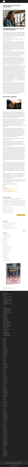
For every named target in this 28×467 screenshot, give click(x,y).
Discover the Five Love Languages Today (9, 190)
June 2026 (4, 342)
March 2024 (5, 376)
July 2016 (4, 456)
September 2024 (5, 367)
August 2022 (5, 396)
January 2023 (5, 389)
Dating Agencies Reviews (18, 462)
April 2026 (4, 345)
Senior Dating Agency (6, 254)
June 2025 (4, 358)
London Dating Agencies (6, 323)
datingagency (5, 8)
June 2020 (4, 423)
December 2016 (5, 452)
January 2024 (5, 379)
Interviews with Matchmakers (7, 247)
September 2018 (5, 434)
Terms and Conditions (19, 463)
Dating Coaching (5, 240)
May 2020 (4, 424)
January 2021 (5, 415)
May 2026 (4, 344)
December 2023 (5, 380)
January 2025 (5, 363)
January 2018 (5, 440)
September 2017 (5, 443)
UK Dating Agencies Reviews (7, 260)
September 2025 (5, 354)
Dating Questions (5, 244)
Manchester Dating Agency (6, 250)
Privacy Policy (13, 463)
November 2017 (5, 442)
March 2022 (5, 399)
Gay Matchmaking (5, 320)
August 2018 (5, 436)
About (9, 462)
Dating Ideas (4, 241)
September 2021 (5, 405)
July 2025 (4, 357)
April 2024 (4, 374)
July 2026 (4, 341)
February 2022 (5, 401)
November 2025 (5, 351)
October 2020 (5, 420)
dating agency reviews (15, 78)
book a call (13, 174)
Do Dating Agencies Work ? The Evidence (8, 222)
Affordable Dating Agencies (6, 234)
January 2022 (5, 402)
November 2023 (5, 382)
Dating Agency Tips (12, 8)
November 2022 (5, 392)
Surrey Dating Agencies (6, 259)
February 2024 (5, 377)
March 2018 (5, 437)
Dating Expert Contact (8, 463)
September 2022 (5, 395)
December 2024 (5, 364)
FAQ (11, 462)
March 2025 (5, 361)
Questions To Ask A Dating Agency (7, 225)
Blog (13, 462)
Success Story (5, 256)
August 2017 (5, 445)
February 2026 (5, 348)
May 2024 (4, 373)
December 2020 (5, 417)
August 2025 (5, 355)
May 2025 (4, 360)
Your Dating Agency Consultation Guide (8, 228)
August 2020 (5, 421)
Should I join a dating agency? (7, 189)
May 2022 (4, 398)
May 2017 (4, 446)
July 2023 (4, 383)
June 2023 (4, 385)
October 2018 (5, 433)
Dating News (4, 243)
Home (6, 462)
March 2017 (5, 449)
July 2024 (4, 370)
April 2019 (4, 430)
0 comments (16, 8)
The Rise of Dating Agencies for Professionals (10, 191)
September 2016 (5, 453)
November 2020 (5, 418)
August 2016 (5, 455)
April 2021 (4, 411)
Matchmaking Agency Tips (7, 326)
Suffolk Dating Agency (6, 257)
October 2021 (5, 404)
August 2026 (5, 339)
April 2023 (4, 386)
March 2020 (5, 427)
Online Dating (5, 253)
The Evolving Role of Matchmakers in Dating (9, 188)
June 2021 (4, 408)
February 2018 (5, 439)
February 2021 (5, 414)
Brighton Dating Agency (6, 235)
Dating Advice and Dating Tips (7, 237)
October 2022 (5, 393)
